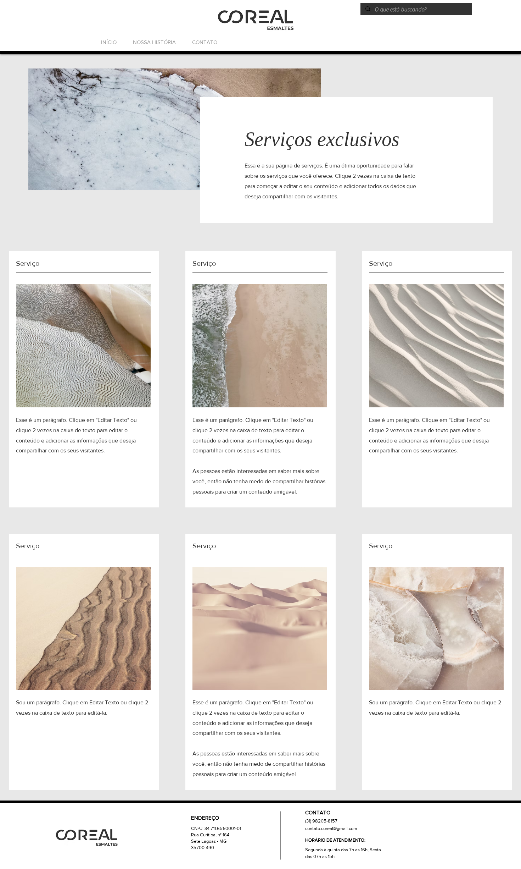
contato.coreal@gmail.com (331, 828)
